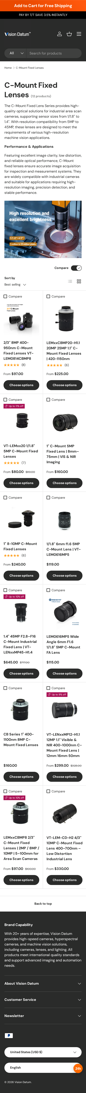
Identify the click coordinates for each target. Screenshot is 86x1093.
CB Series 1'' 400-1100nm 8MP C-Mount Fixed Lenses (21, 739)
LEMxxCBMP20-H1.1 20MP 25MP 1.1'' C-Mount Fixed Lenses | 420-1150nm (64, 350)
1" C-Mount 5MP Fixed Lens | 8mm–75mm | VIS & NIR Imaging (63, 454)
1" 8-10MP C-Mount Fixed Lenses (20, 546)
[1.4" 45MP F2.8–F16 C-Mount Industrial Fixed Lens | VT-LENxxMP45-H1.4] (21, 612)
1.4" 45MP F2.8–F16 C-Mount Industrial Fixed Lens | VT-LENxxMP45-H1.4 (20, 644)
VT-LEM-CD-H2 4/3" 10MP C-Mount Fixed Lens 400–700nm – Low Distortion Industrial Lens (64, 848)
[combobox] (43, 53)
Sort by (9, 278)
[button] (69, 34)
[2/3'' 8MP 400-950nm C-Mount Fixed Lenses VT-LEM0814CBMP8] (21, 318)
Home (8, 68)
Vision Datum (23, 1082)
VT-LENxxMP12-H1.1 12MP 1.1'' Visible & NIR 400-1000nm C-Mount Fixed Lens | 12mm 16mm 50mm (64, 745)
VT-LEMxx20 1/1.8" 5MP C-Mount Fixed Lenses (21, 451)
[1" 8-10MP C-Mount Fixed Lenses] (21, 520)
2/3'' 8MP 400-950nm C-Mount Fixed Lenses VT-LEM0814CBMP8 (19, 350)
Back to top (43, 904)
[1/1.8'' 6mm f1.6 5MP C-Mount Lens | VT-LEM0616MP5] (64, 520)
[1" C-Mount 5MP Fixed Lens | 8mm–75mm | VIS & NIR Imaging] (64, 422)
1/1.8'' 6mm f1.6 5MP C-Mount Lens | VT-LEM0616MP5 (64, 549)
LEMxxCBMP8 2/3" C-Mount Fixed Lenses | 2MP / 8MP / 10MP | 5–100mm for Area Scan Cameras (21, 848)
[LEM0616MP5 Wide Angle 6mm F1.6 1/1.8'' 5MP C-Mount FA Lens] (64, 612)
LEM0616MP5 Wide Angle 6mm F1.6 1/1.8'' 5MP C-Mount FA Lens (63, 644)
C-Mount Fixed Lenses (30, 68)
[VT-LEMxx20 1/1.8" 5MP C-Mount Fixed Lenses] (21, 422)
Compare (61, 268)
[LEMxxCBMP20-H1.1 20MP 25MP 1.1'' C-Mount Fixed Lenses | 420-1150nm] (64, 319)
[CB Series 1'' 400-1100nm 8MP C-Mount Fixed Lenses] (21, 710)
